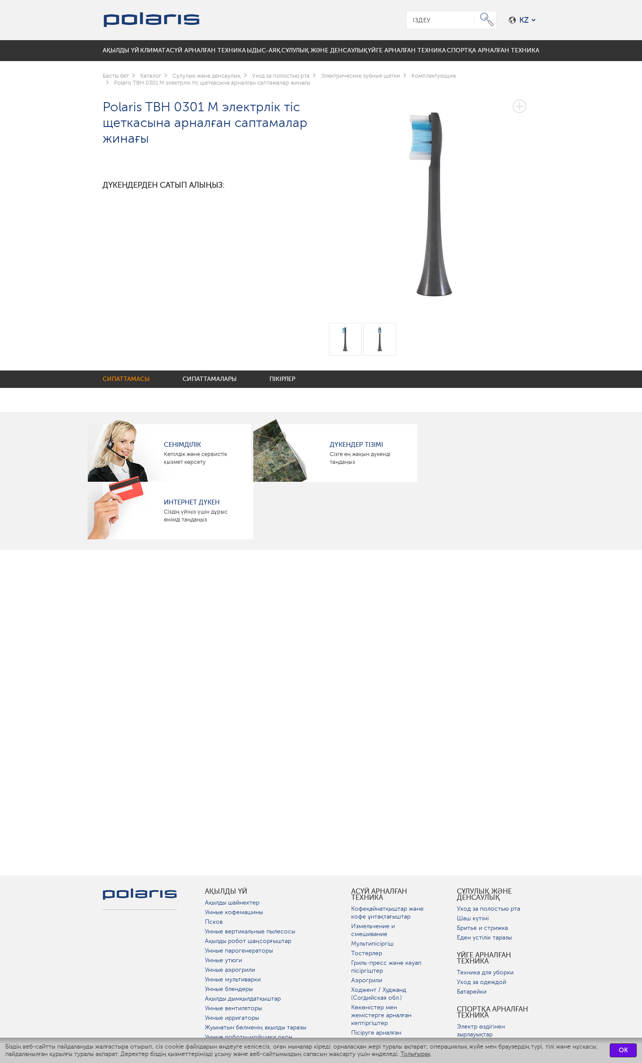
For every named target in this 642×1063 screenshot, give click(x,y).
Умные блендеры (229, 989)
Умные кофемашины (234, 912)
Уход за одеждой (481, 982)
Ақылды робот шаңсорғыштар (248, 941)
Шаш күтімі (473, 918)
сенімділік (182, 445)
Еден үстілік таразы (484, 937)
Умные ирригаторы (232, 1018)
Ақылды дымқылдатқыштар (243, 998)
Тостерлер (366, 953)
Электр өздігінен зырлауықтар (481, 1030)
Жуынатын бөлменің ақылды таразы (255, 1027)
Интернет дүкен (192, 502)
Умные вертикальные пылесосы (250, 931)
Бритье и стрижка (482, 928)
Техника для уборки (485, 972)
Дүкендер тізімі (356, 445)
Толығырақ (415, 1054)
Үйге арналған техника (484, 958)
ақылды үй (226, 891)
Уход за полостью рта (488, 908)
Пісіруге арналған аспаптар (376, 1036)
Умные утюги (223, 960)
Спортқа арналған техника (492, 1012)
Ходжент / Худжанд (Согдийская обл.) (378, 993)
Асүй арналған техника (379, 894)
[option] (434, 198)
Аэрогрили (366, 980)
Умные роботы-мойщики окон (248, 1037)
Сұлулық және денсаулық (484, 894)
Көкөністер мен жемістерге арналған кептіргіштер (381, 1015)
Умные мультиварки (233, 979)
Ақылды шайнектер (232, 902)
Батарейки (472, 991)
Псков (214, 922)
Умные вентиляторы (233, 1008)
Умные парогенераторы (239, 950)
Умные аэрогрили (230, 970)
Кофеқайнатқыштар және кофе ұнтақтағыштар (387, 912)
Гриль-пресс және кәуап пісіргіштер (386, 966)
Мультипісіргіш (372, 943)
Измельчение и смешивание (373, 930)
